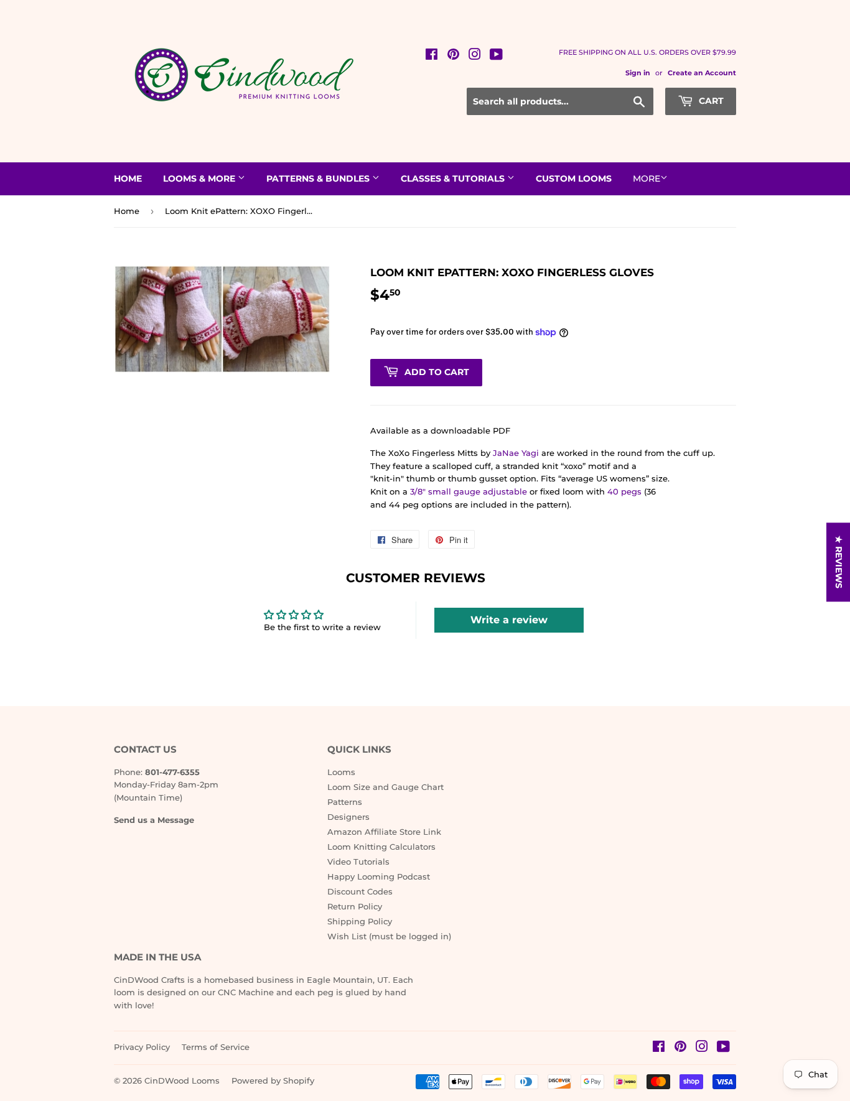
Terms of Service (216, 1047)
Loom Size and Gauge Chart (385, 787)
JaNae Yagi (515, 453)
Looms (341, 772)
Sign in (637, 72)
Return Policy (354, 906)
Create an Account (702, 72)
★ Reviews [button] (838, 562)
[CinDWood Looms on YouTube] (496, 56)
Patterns (344, 802)
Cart (710, 100)
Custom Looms (574, 178)
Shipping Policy (359, 921)
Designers (348, 817)
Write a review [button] (509, 620)
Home (128, 178)
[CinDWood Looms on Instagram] (475, 56)
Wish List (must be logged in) (389, 936)
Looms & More (200, 178)
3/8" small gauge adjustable (468, 491)
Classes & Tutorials (454, 178)
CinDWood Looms (182, 1080)
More (646, 178)
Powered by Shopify (272, 1080)
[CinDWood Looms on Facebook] (431, 56)
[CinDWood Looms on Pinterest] (453, 56)
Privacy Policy (142, 1047)
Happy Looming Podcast (378, 876)
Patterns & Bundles (319, 178)
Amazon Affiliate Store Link (384, 832)
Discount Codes (360, 891)
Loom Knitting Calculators (381, 847)
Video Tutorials (358, 861)
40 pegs (624, 491)
